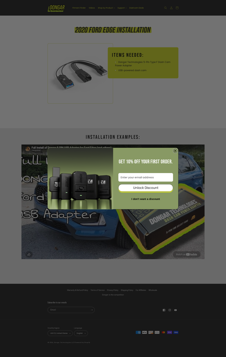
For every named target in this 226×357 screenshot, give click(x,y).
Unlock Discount (145, 188)
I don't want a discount (145, 199)
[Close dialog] (175, 151)
